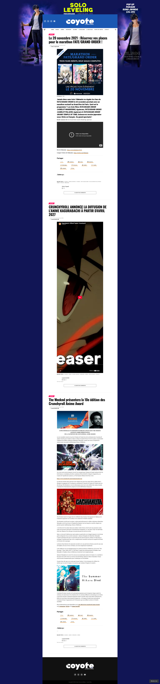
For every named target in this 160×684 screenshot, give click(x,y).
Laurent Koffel (54, 219)
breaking (83, 374)
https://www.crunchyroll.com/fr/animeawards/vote (69, 478)
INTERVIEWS (68, 29)
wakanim (67, 182)
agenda (66, 181)
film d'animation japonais (95, 181)
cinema (78, 181)
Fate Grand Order (85, 181)
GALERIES (75, 29)
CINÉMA (62, 29)
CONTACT (107, 29)
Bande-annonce (72, 181)
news (58, 182)
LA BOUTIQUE (89, 29)
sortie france (92, 374)
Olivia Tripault (54, 46)
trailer (62, 182)
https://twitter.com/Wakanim (81, 153)
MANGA (57, 29)
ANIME (52, 29)
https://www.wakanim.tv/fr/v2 (74, 150)
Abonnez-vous (154, 681)
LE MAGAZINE (82, 29)
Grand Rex (78, 104)
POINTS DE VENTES (98, 29)
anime (70, 374)
